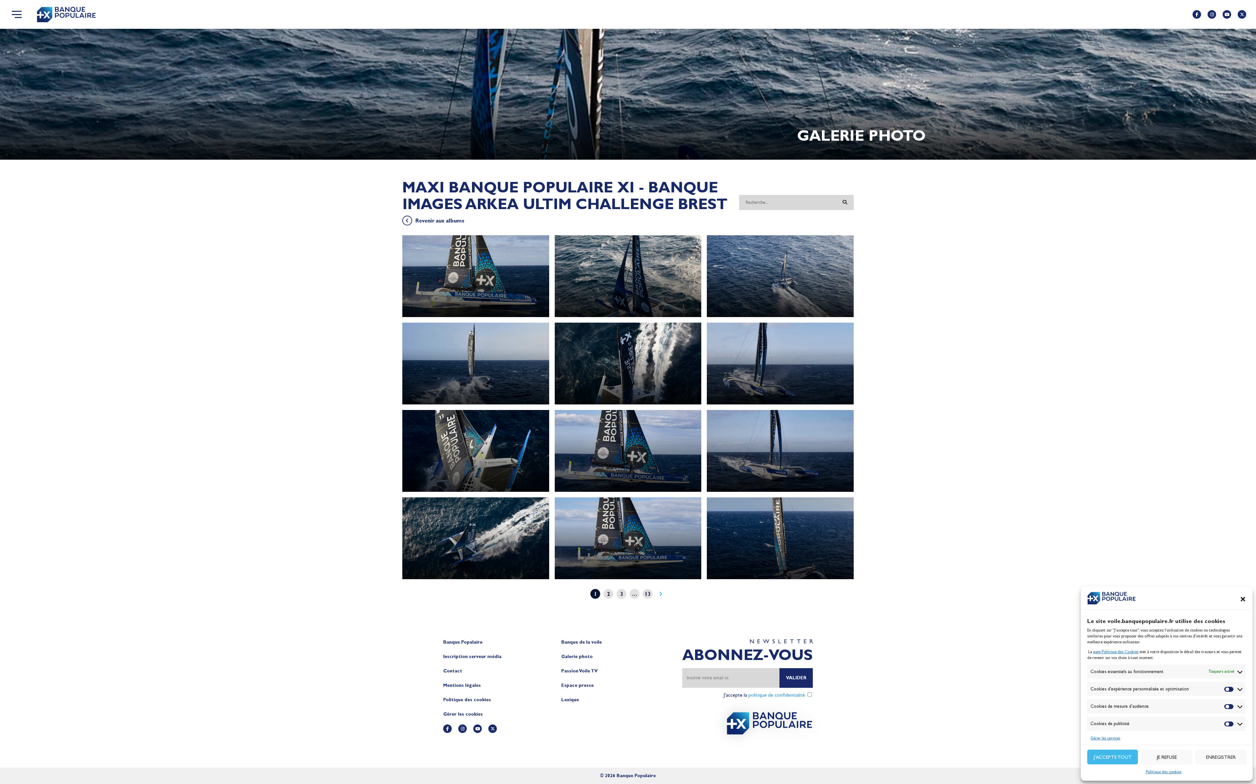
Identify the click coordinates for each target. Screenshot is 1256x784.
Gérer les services (1105, 738)
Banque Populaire (462, 642)
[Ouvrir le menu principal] (17, 14)
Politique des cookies (1163, 772)
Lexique (570, 700)
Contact (452, 671)
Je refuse (1167, 757)
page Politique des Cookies (1116, 652)
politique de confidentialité (776, 695)
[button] (1243, 599)
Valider (796, 678)
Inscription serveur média (472, 656)
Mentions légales (462, 685)
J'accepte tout (1113, 757)
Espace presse (577, 685)
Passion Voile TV (579, 671)
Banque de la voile (581, 642)
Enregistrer (1221, 757)
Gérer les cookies (463, 714)
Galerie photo (577, 656)
